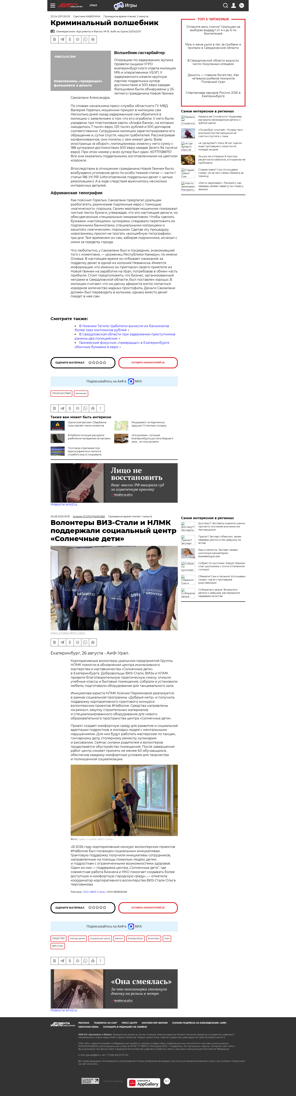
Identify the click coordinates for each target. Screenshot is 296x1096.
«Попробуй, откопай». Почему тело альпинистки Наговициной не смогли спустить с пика (220, 133)
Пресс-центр (129, 1023)
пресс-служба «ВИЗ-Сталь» (68, 632)
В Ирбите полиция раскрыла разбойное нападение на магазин (89, 437)
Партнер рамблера (113, 1081)
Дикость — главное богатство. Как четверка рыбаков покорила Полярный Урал (213, 78)
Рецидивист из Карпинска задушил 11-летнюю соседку (149, 424)
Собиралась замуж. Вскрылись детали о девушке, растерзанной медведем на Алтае (219, 593)
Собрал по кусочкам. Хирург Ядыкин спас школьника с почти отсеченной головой (221, 566)
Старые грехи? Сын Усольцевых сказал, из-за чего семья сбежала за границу (220, 173)
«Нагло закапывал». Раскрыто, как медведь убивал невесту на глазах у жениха (220, 186)
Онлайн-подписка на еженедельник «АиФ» (199, 1023)
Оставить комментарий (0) (148, 362)
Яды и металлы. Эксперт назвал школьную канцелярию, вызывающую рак (218, 553)
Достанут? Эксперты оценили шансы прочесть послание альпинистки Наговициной (221, 526)
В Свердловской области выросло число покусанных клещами (213, 62)
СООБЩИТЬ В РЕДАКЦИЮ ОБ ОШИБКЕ (125, 1027)
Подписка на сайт (105, 1023)
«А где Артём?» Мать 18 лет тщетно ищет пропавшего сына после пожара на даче (220, 146)
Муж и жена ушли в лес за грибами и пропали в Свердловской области (213, 46)
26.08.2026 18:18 (60, 516)
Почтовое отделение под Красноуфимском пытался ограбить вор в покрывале (84, 451)
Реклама (83, 1023)
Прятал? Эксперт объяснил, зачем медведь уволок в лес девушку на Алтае (219, 539)
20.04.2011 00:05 (60, 16)
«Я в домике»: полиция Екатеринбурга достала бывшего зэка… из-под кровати (152, 438)
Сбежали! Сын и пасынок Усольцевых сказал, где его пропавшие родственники (221, 579)
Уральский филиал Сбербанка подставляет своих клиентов (87, 424)
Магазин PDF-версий (155, 1023)
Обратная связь (88, 1027)
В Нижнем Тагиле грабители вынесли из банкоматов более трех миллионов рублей (122, 328)
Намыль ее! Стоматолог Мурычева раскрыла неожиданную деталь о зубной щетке (220, 119)
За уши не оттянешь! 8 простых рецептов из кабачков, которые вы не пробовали (221, 159)
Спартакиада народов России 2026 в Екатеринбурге (213, 94)
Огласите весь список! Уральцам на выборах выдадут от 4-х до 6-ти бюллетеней (213, 30)
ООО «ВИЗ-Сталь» (94, 891)
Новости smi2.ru (64, 504)
